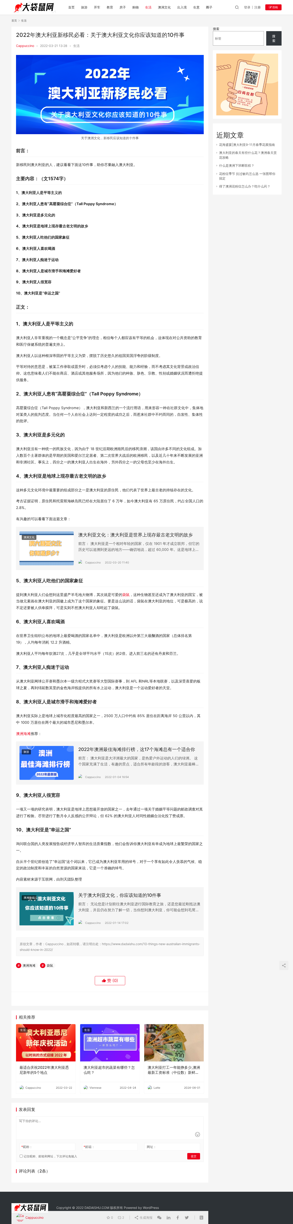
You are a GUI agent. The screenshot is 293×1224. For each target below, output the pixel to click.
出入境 (182, 7)
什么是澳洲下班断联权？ (236, 165)
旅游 (84, 7)
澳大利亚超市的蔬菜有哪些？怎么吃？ (109, 1070)
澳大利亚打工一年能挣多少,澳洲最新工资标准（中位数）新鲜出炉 (174, 1070)
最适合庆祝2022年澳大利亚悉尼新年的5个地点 (44, 1070)
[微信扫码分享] (159, 1217)
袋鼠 (126, 594)
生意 (196, 7)
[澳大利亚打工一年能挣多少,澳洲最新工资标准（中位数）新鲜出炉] (174, 1042)
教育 (110, 7)
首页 (71, 7)
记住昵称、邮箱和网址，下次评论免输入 (50, 1156)
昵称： (27, 1147)
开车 (97, 7)
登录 (247, 7)
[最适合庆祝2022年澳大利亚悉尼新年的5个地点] (46, 1042)
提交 (193, 1156)
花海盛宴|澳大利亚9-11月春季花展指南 (247, 145)
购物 (135, 7)
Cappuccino (25, 46)
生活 (148, 7)
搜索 (216, 29)
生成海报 (145, 1217)
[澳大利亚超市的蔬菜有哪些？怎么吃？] (110, 1042)
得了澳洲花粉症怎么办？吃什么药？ (244, 186)
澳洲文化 (164, 7)
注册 (257, 7)
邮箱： (89, 1147)
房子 (122, 7)
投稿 (275, 7)
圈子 (209, 7)
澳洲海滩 (23, 733)
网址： (151, 1147)
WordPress (151, 1208)
